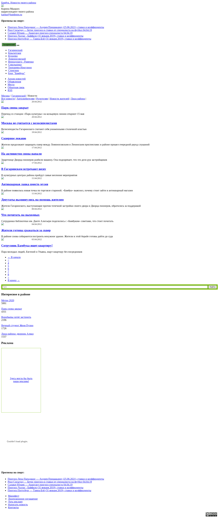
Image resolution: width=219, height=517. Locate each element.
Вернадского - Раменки (21, 61)
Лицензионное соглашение (23, 498)
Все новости (8, 98)
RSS (10, 90)
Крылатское (14, 53)
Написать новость (18, 504)
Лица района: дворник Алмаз (17, 333)
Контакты (13, 507)
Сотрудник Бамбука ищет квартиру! (27, 245)
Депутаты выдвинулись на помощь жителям (32, 199)
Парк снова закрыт (15, 107)
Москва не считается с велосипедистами (29, 123)
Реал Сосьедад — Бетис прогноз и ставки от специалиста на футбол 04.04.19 (50, 30)
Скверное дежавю (13, 138)
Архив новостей (17, 78)
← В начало (14, 257)
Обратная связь (16, 87)
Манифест (13, 496)
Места (11, 84)
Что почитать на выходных (20, 215)
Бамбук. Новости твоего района (18, 2)
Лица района (78, 98)
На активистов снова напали (21, 153)
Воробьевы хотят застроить (16, 317)
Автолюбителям (25, 98)
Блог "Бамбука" (16, 73)
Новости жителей (59, 98)
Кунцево (13, 56)
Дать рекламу (15, 501)
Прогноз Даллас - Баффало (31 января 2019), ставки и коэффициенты (45, 36)
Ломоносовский (17, 58)
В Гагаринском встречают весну (23, 169)
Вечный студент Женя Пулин (17, 325)
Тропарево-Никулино (20, 67)
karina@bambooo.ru (11, 14)
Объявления (14, 81)
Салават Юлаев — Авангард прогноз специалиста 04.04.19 (40, 33)
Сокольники (15, 64)
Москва (5, 95)
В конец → (14, 280)
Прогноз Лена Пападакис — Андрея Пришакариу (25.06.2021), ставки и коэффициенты (56, 27)
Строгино (13, 70)
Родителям (42, 98)
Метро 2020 (7, 300)
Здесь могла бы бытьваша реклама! (21, 380)
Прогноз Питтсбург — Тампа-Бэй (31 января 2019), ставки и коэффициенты (49, 38)
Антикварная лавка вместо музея (24, 184)
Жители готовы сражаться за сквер (26, 230)
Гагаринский (9, 44)
